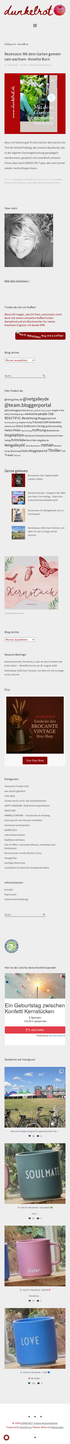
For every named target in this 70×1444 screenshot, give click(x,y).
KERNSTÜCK (10, 830)
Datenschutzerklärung (16, 899)
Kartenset (30, 435)
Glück (19, 426)
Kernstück (40, 435)
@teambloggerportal (15, 410)
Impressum (10, 894)
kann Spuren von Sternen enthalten (23, 820)
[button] (6, 1437)
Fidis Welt (9, 796)
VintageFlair (10, 858)
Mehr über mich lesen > (16, 281)
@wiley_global (33, 410)
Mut (34, 440)
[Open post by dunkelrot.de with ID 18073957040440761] (35, 1097)
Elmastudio (57, 1427)
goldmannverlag (54, 426)
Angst (21, 414)
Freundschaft (40, 422)
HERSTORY (10, 810)
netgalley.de (43, 440)
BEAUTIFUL (12, 418)
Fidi (25, 65)
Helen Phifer (12, 430)
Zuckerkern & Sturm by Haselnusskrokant (26, 867)
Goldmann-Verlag (34, 426)
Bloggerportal (47, 418)
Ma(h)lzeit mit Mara (14, 839)
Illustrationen (52, 430)
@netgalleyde (36, 399)
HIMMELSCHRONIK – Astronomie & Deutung (27, 815)
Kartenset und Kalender (17, 825)
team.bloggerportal (34, 451)
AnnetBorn (57, 179)
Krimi (15, 440)
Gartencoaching (11, 182)
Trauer (8, 455)
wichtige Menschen (14, 862)
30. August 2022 (11, 65)
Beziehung (29, 418)
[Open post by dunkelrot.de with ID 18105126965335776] (35, 1173)
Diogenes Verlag (25, 422)
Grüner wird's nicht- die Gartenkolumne (25, 800)
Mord (29, 440)
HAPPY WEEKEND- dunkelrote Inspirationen (27, 805)
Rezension (35, 445)
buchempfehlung (11, 422)
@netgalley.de (13, 399)
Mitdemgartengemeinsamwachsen (46, 182)
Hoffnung (39, 430)
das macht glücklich (14, 791)
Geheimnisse (9, 426)
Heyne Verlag (26, 431)
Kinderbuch (52, 435)
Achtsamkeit (46, 410)
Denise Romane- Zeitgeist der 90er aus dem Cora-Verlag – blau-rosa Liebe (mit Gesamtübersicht (47, 496)
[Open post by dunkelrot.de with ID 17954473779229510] (35, 1256)
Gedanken (54, 422)
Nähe (28, 446)
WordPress (26, 1427)
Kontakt (8, 889)
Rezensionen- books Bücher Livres (27, 179)
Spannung (15, 451)
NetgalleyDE (14, 445)
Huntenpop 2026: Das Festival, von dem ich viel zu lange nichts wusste (46, 531)
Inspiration (14, 435)
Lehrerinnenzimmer (14, 834)
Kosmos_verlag (25, 182)
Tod (63, 451)
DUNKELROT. (26, 1423)
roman (47, 445)
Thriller (54, 450)
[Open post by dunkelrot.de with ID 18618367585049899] (35, 1338)
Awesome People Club (16, 786)
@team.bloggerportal (27, 405)
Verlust (17, 455)
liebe (23, 440)
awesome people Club (39, 414)
